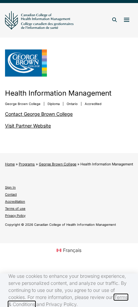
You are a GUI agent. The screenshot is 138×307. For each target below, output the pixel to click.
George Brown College (57, 164)
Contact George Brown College (39, 114)
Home (10, 164)
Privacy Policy (15, 215)
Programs (27, 164)
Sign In (10, 187)
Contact (11, 194)
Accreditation (15, 201)
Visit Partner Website (28, 126)
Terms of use (15, 208)
